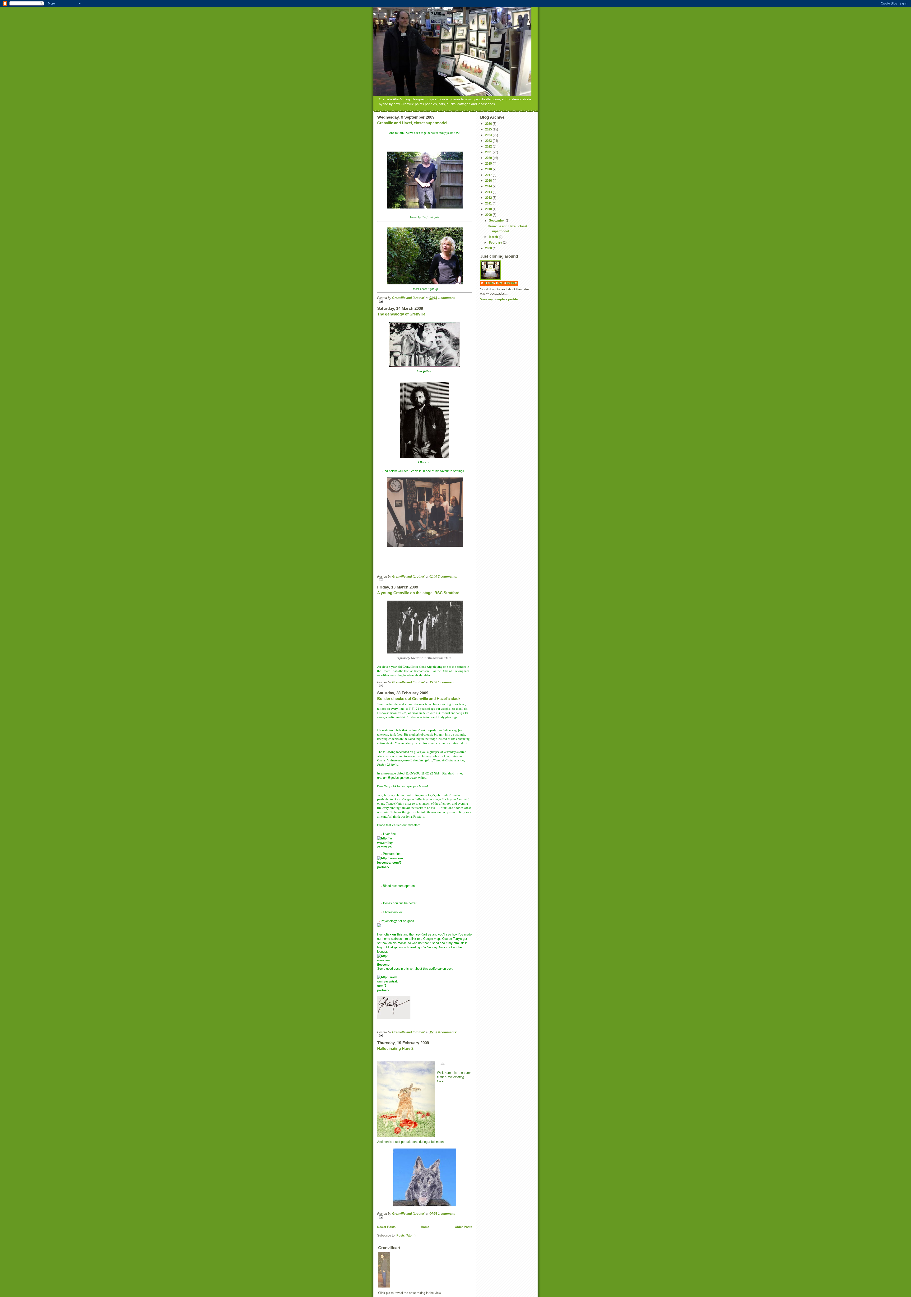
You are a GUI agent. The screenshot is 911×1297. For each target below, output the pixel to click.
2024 (489, 135)
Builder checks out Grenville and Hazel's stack (418, 699)
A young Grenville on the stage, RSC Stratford (418, 593)
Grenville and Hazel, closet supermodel (412, 123)
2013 (489, 192)
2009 (489, 215)
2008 (489, 248)
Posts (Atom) (405, 1235)
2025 (489, 129)
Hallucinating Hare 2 (395, 1049)
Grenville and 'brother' (501, 283)
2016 (489, 180)
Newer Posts (386, 1227)
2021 (489, 152)
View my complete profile (499, 299)
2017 (489, 175)
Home (425, 1227)
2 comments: (447, 576)
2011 (489, 203)
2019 (489, 163)
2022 (489, 146)
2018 (489, 169)
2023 (489, 141)
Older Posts (463, 1227)
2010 (489, 209)
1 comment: (446, 298)
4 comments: (447, 1032)
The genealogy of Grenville (401, 314)
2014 (489, 186)
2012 (489, 197)
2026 (489, 123)
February (496, 242)
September (497, 220)
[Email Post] (424, 301)
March (494, 237)
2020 (489, 158)
